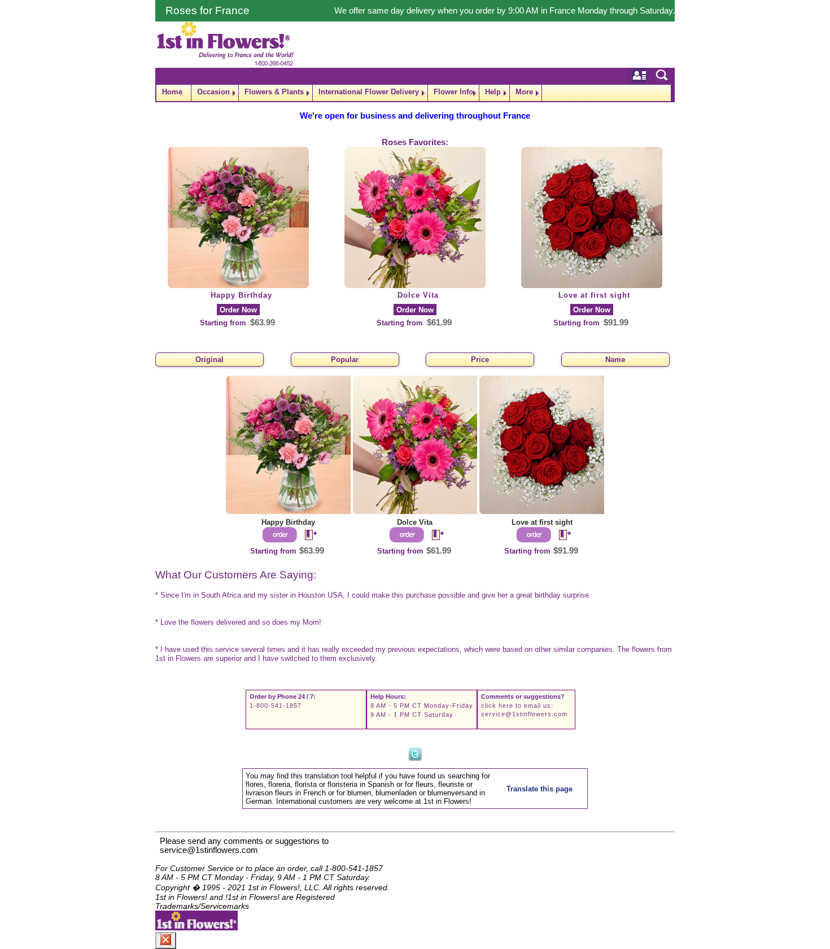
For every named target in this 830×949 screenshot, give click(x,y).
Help (493, 92)
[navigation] (415, 93)
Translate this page (539, 789)
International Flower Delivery (368, 92)
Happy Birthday (241, 295)
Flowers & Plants (274, 92)
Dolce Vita (418, 295)
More (524, 92)
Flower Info (453, 92)
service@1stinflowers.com (524, 714)
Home (172, 92)
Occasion (213, 92)
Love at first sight (594, 295)
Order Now (238, 310)
